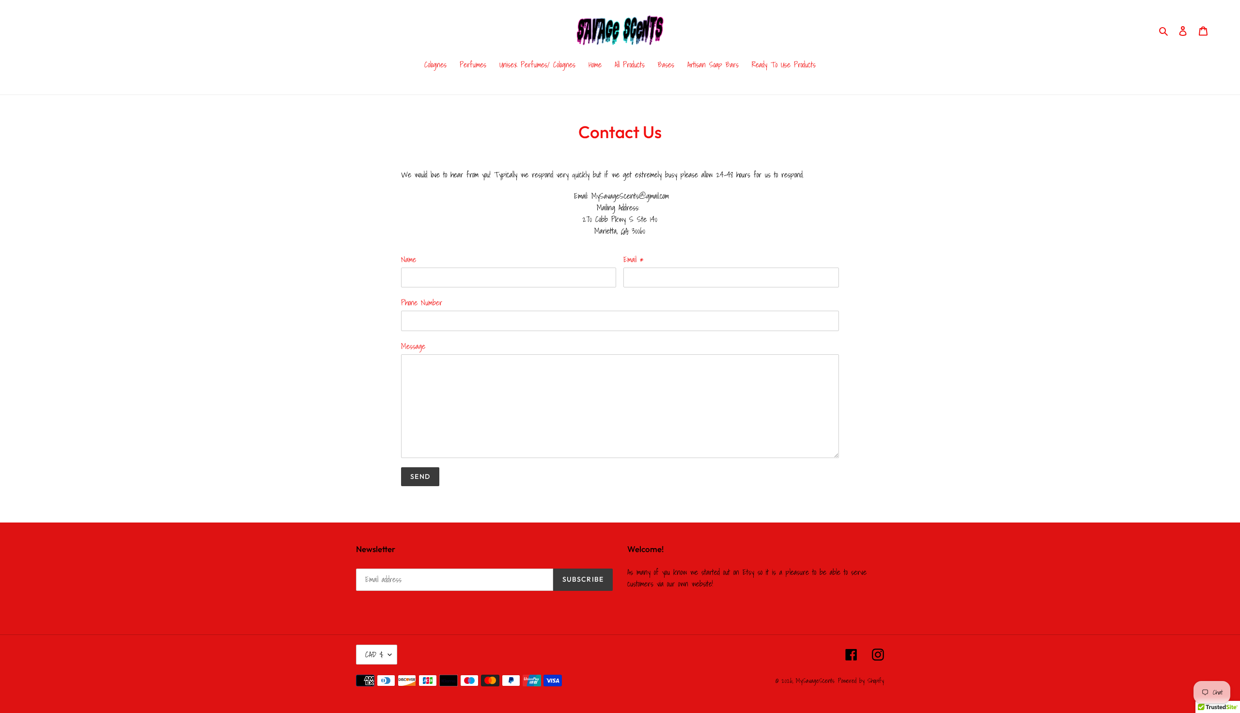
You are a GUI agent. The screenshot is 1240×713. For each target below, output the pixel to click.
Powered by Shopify (861, 681)
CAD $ (374, 654)
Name (408, 259)
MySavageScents (815, 681)
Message (413, 346)
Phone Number (421, 302)
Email (633, 259)
